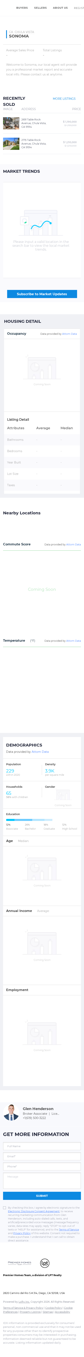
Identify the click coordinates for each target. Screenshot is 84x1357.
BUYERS (22, 7)
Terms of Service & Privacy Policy (23, 1307)
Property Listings (30, 1311)
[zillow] (21, 1349)
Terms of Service (69, 1229)
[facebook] (5, 1349)
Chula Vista (24, 32)
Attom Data (69, 333)
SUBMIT (42, 1196)
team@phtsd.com (43, 1285)
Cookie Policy (53, 1307)
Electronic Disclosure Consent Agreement (34, 1211)
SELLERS (40, 7)
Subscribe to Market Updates (42, 294)
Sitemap (48, 1311)
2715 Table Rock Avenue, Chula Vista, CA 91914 (33, 143)
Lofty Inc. (24, 1301)
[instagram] (30, 1349)
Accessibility (62, 1311)
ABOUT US (60, 7)
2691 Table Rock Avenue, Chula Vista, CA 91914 (33, 123)
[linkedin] (13, 1349)
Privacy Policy (22, 1233)
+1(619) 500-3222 (34, 1118)
